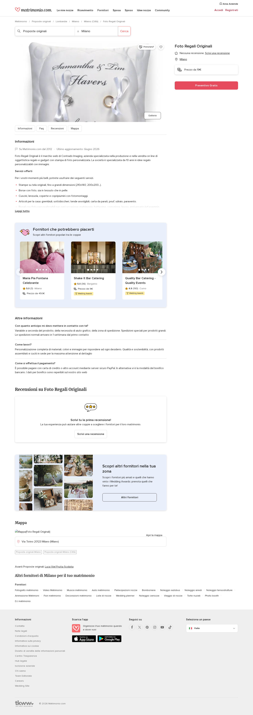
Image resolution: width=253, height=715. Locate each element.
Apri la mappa (154, 535)
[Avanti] (161, 272)
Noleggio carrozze (149, 595)
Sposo (129, 10)
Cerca (124, 31)
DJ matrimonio (23, 601)
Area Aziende (230, 3)
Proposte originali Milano (28, 552)
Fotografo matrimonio (26, 590)
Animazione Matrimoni (27, 595)
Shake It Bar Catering (89, 278)
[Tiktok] (170, 627)
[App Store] (84, 641)
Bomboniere (149, 590)
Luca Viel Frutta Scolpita (59, 566)
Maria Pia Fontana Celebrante (35, 280)
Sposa (117, 10)
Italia (197, 628)
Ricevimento (85, 10)
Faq (41, 128)
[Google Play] (109, 641)
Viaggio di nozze (173, 595)
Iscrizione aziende (25, 665)
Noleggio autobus (170, 590)
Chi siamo (20, 670)
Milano (76, 21)
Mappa (75, 128)
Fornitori (103, 10)
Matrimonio (21, 21)
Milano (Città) (91, 21)
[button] (90, 419)
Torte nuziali (193, 595)
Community (162, 10)
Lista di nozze (103, 595)
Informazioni (25, 128)
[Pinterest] (147, 627)
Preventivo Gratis (206, 85)
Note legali (21, 630)
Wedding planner (125, 595)
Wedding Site (22, 685)
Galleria (152, 115)
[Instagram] (155, 627)
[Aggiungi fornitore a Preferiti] (161, 47)
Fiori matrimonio (52, 595)
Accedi (218, 10)
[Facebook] (132, 627)
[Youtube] (162, 627)
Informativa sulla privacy (28, 640)
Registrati (231, 10)
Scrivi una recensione (90, 434)
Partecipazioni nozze (125, 590)
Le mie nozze (65, 10)
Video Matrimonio (52, 590)
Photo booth (212, 595)
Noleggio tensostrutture (219, 590)
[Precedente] (20, 272)
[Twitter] (139, 627)
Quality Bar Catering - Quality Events (140, 280)
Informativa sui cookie (27, 645)
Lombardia (62, 21)
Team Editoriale (23, 675)
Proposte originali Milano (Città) (60, 552)
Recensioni (57, 128)
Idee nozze (144, 10)
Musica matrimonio (77, 590)
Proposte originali (42, 21)
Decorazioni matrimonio (79, 595)
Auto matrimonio (101, 590)
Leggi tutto (22, 211)
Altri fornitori (129, 497)
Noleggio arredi (193, 590)
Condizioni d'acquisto (27, 635)
